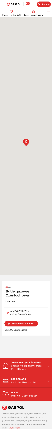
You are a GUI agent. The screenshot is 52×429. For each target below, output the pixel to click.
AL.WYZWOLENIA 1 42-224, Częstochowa (20, 312)
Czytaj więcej (15, 428)
